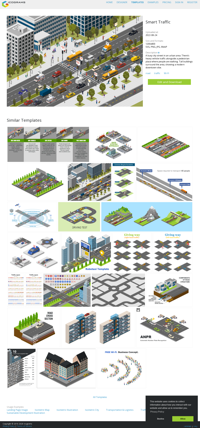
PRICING (166, 2)
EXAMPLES (153, 2)
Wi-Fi (166, 73)
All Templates (100, 397)
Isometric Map (42, 409)
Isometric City (92, 409)
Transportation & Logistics (119, 409)
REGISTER (192, 2)
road (148, 73)
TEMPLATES (137, 2)
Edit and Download (169, 82)
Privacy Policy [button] (157, 412)
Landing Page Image (17, 409)
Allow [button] (182, 419)
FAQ (195, 426)
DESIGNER (122, 2)
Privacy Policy (9, 426)
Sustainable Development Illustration (26, 412)
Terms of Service (24, 426)
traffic (157, 73)
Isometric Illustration (67, 409)
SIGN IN (179, 2)
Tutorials (187, 426)
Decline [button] (160, 419)
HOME (109, 2)
